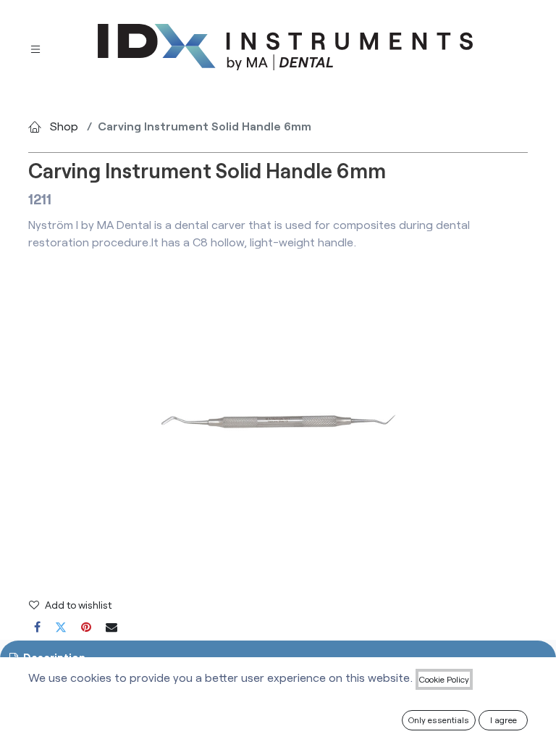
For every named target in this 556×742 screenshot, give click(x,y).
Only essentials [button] (438, 719)
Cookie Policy (444, 679)
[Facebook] (37, 627)
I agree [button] (503, 719)
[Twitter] (61, 627)
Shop (64, 126)
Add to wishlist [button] (78, 605)
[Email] (111, 627)
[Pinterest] (86, 627)
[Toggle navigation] (35, 47)
